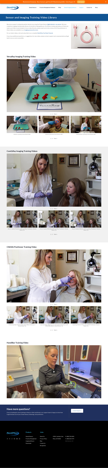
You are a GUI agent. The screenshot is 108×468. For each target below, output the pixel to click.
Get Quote (81, 2)
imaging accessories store (31, 30)
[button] (55, 114)
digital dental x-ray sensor (54, 24)
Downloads (28, 443)
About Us (42, 436)
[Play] (54, 85)
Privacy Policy (43, 438)
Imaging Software (30, 441)
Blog (41, 441)
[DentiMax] (13, 7)
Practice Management (31, 438)
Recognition (43, 445)
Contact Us (42, 443)
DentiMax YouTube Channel (45, 33)
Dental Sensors (29, 436)
